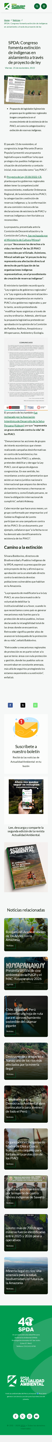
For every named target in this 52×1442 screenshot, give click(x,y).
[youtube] (36, 1416)
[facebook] (15, 1416)
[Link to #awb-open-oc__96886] (37, 6)
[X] (23, 705)
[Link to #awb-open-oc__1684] (44, 6)
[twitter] (22, 1416)
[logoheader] (14, 4)
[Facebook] (10, 705)
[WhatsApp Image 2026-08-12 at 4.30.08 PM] (26, 843)
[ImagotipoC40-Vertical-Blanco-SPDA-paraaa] (26, 1317)
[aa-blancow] (26, 1376)
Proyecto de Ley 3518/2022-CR (24, 176)
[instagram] (29, 1416)
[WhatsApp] (35, 705)
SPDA (23, 1425)
